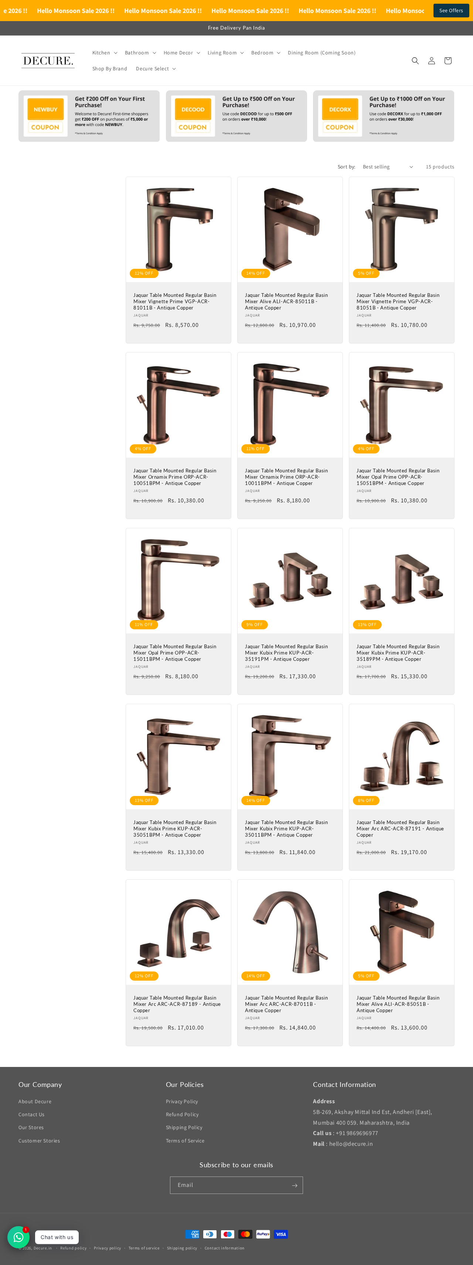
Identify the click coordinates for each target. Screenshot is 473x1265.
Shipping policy (182, 1247)
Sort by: (346, 166)
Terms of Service (185, 1140)
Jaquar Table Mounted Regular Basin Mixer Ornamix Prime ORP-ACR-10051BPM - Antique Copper (174, 477)
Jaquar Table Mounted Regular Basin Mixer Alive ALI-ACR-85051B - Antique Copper (398, 1004)
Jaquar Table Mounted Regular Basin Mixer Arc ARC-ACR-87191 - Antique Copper (400, 828)
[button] (104, 52)
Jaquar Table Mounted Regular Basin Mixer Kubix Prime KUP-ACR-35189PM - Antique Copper (398, 652)
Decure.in (43, 1248)
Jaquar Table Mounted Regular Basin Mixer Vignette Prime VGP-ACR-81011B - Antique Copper (174, 301)
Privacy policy (107, 1247)
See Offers (451, 10)
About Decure (34, 1101)
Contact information (225, 1247)
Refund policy (73, 1247)
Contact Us (31, 1114)
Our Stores (31, 1127)
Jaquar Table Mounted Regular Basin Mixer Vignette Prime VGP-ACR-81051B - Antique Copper (398, 301)
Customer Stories (39, 1140)
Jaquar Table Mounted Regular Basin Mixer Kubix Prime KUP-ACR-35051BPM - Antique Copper (174, 828)
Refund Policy (182, 1114)
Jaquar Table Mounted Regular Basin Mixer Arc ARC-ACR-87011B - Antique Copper (286, 1004)
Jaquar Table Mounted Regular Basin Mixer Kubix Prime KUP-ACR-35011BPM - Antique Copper (286, 828)
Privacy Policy (182, 1101)
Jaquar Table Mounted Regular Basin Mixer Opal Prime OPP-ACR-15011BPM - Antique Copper (174, 652)
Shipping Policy (184, 1127)
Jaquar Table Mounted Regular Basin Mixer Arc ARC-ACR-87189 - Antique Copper (177, 1004)
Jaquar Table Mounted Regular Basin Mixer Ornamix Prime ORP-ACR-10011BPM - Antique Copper (286, 477)
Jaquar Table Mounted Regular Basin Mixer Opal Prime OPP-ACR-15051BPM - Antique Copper (398, 477)
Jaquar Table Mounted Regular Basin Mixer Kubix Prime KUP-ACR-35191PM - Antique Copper (286, 652)
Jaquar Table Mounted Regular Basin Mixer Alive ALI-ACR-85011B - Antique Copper (286, 301)
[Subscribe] (294, 1185)
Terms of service (144, 1247)
